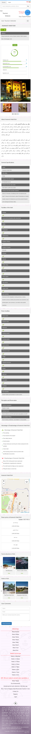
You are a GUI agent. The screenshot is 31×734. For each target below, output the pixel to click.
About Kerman (15, 631)
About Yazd (15, 647)
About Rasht (15, 645)
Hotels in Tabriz (15, 667)
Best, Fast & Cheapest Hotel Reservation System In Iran (15, 688)
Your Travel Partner (25, 16)
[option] (22, 566)
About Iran (15, 629)
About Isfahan (15, 634)
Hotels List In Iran (15, 653)
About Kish (15, 650)
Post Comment (6, 623)
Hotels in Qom (15, 669)
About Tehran (15, 637)
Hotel (9, 2)
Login (15, 696)
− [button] (3, 483)
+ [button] (3, 481)
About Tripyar (15, 680)
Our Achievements (15, 683)
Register (15, 694)
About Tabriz (15, 642)
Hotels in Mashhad (15, 656)
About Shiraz (15, 639)
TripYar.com (26, 512)
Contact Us (15, 691)
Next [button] (1, 566)
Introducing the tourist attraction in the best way (15, 686)
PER (27, 1)
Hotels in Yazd (15, 672)
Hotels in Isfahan (15, 659)
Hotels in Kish (15, 675)
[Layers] (27, 481)
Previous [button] (30, 566)
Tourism (4, 2)
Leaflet (22, 512)
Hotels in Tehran (15, 661)
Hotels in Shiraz (15, 664)
